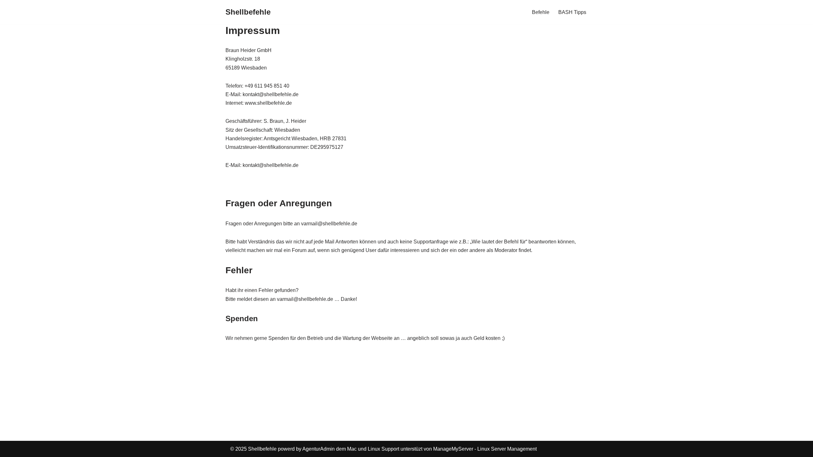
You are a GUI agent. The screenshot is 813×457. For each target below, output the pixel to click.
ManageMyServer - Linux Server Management (485, 449)
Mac (352, 449)
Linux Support (383, 449)
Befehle (540, 12)
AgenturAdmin (318, 449)
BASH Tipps (572, 12)
